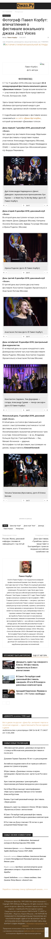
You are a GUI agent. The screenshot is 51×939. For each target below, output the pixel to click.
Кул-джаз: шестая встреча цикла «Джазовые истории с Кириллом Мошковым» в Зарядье (23, 869)
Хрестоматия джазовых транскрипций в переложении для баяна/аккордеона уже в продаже (25, 783)
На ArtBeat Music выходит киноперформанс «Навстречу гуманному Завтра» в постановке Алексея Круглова (23, 791)
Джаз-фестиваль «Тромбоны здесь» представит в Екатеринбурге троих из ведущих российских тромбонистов (38, 545)
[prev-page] (4, 702)
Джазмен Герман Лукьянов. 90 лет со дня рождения (25, 759)
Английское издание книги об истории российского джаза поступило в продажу (25, 765)
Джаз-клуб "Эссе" (30, 526)
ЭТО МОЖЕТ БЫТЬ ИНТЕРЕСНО (17, 655)
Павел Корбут (12, 37)
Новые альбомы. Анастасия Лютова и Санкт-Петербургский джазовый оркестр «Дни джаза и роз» (25, 859)
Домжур (41, 526)
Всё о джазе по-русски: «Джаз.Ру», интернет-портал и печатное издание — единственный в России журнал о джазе (25, 725)
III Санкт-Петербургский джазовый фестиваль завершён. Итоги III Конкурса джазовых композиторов (26, 816)
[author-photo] (25, 573)
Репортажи (19, 12)
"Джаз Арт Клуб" (15, 526)
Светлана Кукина (11, 848)
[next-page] (8, 702)
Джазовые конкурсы (6, 681)
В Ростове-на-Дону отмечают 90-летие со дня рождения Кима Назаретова (23, 823)
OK (47, 932)
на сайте (28, 118)
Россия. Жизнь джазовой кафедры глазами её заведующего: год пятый (13, 541)
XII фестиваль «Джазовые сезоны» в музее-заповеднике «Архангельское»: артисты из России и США (25, 773)
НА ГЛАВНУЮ (7, 12)
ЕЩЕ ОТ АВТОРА (40, 655)
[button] (4, 6)
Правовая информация (35, 924)
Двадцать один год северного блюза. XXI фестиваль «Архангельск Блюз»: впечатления (26, 808)
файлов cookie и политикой (34, 931)
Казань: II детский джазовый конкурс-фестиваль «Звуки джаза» (24, 800)
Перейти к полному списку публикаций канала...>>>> (25, 889)
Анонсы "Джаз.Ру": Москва (6, 696)
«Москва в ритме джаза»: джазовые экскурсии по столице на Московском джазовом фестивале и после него (24, 750)
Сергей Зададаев (10, 877)
